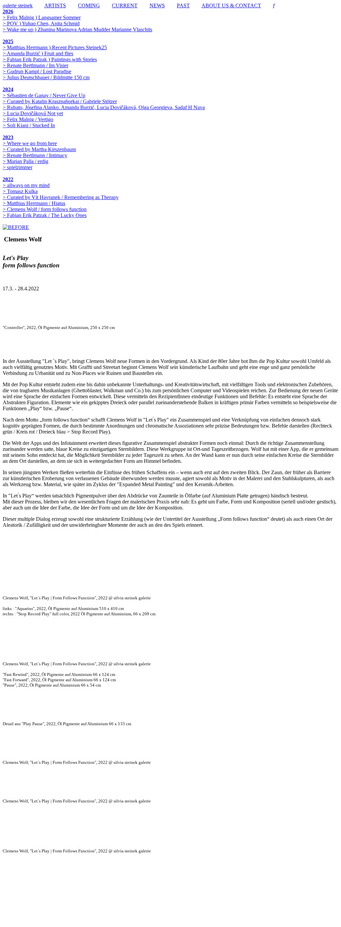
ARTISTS (55, 5)
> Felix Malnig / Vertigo (28, 119)
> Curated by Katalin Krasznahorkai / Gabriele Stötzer (60, 101)
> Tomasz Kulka (20, 191)
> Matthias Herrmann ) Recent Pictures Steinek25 (55, 47)
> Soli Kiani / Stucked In (29, 125)
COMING (89, 5)
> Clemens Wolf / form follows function (45, 209)
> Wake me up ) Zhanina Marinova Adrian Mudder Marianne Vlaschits (77, 29)
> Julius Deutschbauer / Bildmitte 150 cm (46, 77)
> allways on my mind (26, 185)
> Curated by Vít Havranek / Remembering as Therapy (61, 197)
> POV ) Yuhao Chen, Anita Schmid (41, 23)
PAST (183, 5)
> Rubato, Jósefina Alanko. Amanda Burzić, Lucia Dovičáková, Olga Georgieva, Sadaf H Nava (104, 107)
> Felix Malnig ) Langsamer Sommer (42, 17)
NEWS (157, 5)
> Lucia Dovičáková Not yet (33, 113)
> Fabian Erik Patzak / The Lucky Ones (45, 215)
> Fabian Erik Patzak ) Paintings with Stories (50, 59)
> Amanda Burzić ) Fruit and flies (38, 53)
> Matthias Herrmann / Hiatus (34, 203)
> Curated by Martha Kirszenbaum (39, 149)
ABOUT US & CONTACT (231, 5)
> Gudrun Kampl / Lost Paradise (37, 71)
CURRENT (125, 5)
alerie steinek (18, 5)
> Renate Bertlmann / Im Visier (35, 65)
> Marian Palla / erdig (25, 161)
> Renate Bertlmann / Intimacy (35, 155)
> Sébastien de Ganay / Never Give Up (44, 95)
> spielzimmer (17, 167)
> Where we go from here (30, 143)
